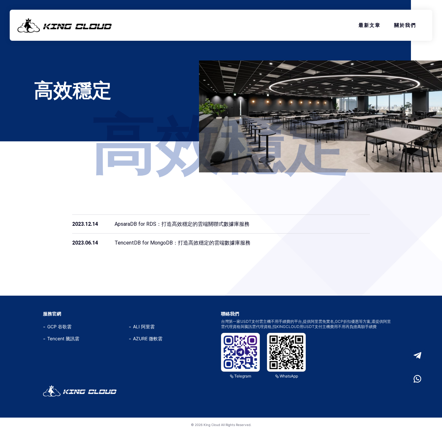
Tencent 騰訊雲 (63, 338)
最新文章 (370, 25)
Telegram (242, 376)
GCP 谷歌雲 (59, 326)
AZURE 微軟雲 (147, 338)
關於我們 (405, 25)
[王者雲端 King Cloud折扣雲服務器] (79, 391)
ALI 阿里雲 (144, 326)
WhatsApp (289, 376)
